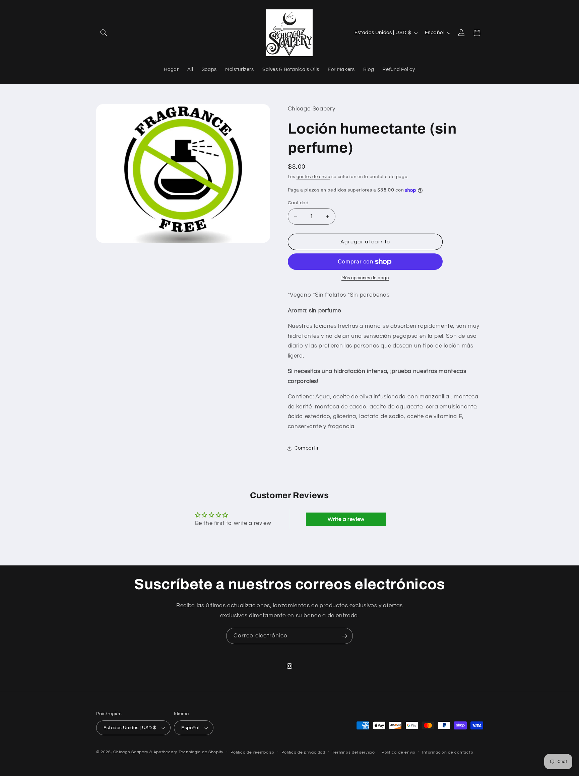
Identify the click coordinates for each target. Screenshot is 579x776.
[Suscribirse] (344, 636)
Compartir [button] (307, 448)
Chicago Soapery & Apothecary (145, 752)
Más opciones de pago (365, 278)
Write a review (346, 519)
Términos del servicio (353, 752)
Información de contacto (447, 752)
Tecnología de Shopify (201, 752)
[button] (104, 33)
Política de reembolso (252, 752)
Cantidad (298, 203)
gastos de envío (313, 177)
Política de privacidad (303, 752)
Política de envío (398, 752)
